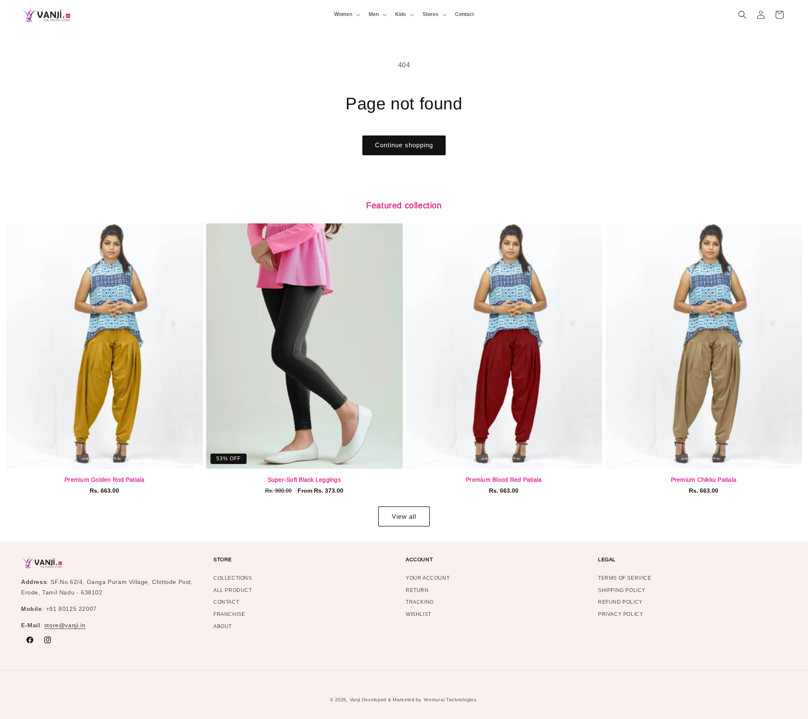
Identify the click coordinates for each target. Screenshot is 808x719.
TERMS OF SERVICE (624, 579)
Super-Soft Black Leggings (304, 479)
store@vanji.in (64, 625)
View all (404, 516)
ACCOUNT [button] (419, 559)
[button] (346, 14)
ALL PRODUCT (232, 590)
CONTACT (226, 602)
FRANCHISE (229, 614)
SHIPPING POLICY (622, 590)
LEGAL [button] (607, 559)
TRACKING (420, 602)
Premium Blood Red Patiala (504, 479)
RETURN (417, 590)
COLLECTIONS (232, 579)
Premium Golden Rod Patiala (104, 479)
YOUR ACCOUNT (427, 579)
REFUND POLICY (620, 602)
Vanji (355, 699)
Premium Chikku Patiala (704, 479)
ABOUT (222, 626)
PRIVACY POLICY (620, 614)
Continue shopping (404, 145)
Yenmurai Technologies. (450, 699)
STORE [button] (222, 559)
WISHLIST (418, 614)
